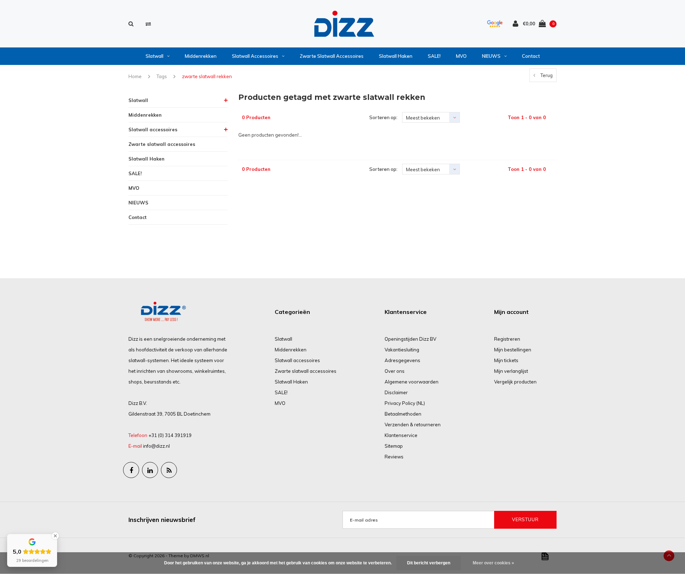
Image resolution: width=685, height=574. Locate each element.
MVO (461, 56)
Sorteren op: (383, 117)
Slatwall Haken (395, 56)
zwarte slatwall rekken (207, 76)
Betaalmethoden (403, 414)
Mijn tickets (506, 360)
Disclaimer (396, 392)
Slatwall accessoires (255, 56)
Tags (162, 76)
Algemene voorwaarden (411, 382)
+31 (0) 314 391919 (170, 435)
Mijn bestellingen (512, 349)
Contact (531, 56)
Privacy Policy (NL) (405, 403)
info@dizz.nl (156, 446)
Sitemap (394, 446)
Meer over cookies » (493, 562)
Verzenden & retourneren (413, 424)
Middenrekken (201, 56)
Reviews (394, 456)
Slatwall (154, 56)
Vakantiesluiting (402, 349)
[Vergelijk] (148, 23)
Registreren (507, 339)
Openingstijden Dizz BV (410, 339)
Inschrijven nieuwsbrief (162, 519)
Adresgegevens (402, 360)
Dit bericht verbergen (428, 562)
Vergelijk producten (515, 382)
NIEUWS (491, 56)
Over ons (395, 371)
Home (135, 76)
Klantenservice (401, 435)
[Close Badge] (55, 535)
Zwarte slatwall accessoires (332, 56)
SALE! (434, 56)
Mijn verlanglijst (511, 371)
